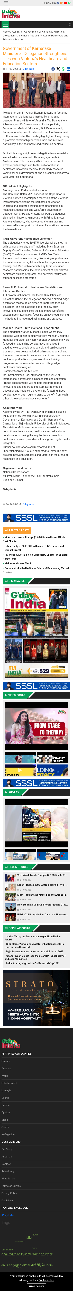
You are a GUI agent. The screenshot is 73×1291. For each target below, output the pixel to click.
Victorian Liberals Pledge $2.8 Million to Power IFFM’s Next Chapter (34, 539)
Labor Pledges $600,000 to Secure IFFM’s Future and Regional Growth (33, 548)
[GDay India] (11, 14)
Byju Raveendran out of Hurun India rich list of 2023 (34, 951)
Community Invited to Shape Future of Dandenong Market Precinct (36, 570)
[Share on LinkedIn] (68, 69)
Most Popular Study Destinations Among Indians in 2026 (42, 894)
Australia (17, 31)
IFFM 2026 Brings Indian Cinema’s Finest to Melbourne (42, 914)
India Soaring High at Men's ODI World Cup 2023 (33, 963)
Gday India (28, 68)
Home (6, 31)
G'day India (8, 1215)
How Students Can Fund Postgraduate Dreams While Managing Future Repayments (42, 904)
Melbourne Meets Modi (18, 563)
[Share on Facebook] (53, 69)
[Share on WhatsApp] (63, 69)
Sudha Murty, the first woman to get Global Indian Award (33, 938)
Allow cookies (36, 1286)
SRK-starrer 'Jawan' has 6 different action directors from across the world (34, 945)
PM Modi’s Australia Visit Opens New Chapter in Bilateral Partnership (35, 556)
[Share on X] (58, 69)
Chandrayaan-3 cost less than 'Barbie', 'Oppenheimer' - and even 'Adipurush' (36, 957)
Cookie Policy (46, 1280)
